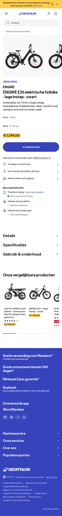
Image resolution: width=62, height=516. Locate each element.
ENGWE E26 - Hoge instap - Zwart (38, 310)
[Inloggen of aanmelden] (48, 13)
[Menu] (6, 13)
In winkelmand (31, 147)
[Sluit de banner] (57, 4)
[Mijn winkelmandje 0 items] (55, 13)
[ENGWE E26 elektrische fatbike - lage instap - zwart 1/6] (24, 56)
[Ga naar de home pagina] (27, 13)
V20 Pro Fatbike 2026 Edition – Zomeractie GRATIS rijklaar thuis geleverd (15, 312)
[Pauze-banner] (52, 4)
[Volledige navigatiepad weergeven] (4, 31)
